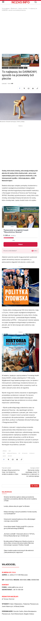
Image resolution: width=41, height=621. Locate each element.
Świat (25, 67)
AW (12, 83)
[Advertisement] (20, 32)
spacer (4, 456)
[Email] (28, 88)
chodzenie (31, 453)
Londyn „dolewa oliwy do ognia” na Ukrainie (17, 506)
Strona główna (6, 8)
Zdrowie (21, 67)
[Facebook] (20, 88)
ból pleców (24, 453)
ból (19, 453)
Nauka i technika (22, 8)
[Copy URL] (37, 88)
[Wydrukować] (33, 88)
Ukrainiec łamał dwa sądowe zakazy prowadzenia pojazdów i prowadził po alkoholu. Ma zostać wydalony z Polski (20, 498)
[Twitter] (24, 88)
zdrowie (10, 456)
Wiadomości (14, 8)
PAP (10, 451)
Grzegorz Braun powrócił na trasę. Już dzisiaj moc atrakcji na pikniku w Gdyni (10, 472)
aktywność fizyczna (12, 453)
